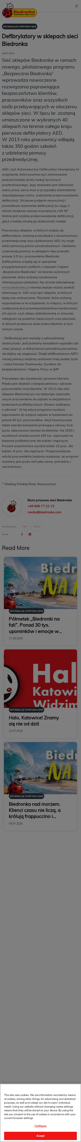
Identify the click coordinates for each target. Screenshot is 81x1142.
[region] (40, 1113)
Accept (40, 1135)
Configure (40, 1125)
